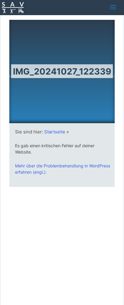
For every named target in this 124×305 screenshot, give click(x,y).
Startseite (54, 132)
